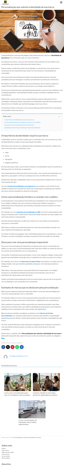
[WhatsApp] (17, 347)
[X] (8, 347)
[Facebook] (3, 347)
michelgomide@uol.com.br (19, 356)
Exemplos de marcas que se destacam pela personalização (22, 127)
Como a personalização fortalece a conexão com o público (22, 122)
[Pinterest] (12, 347)
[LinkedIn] (22, 347)
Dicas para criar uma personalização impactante (19, 125)
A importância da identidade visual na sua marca (19, 120)
